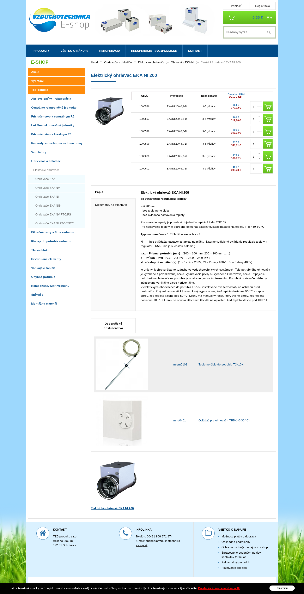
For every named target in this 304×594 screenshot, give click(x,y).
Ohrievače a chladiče (118, 62)
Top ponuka (39, 89)
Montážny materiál (44, 303)
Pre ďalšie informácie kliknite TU (219, 588)
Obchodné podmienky (235, 541)
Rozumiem (282, 587)
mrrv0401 (179, 420)
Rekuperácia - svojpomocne (154, 50)
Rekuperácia (109, 50)
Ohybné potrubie (43, 276)
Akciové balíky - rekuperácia (51, 98)
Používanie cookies (234, 567)
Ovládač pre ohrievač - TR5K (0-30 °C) (224, 420)
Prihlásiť (236, 5)
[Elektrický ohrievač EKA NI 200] (109, 127)
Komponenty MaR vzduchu (50, 285)
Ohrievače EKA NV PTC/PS (53, 214)
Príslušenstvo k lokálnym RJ (51, 134)
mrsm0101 (180, 364)
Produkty (42, 50)
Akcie (35, 72)
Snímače (37, 294)
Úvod (94, 62)
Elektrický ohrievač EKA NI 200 (112, 508)
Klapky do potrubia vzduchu (51, 241)
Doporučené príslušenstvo (113, 326)
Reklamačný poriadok (235, 562)
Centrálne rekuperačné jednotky (54, 107)
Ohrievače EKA (45, 178)
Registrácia (262, 5)
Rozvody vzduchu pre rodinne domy (57, 143)
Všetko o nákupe (74, 50)
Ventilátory (38, 152)
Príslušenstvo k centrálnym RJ (52, 116)
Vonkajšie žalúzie (43, 268)
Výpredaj (37, 80)
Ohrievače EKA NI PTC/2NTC (54, 223)
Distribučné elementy (46, 259)
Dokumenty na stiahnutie (111, 204)
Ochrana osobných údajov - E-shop (244, 547)
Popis (99, 192)
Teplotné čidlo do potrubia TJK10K (221, 364)
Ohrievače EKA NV (47, 187)
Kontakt (195, 50)
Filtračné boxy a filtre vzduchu (52, 232)
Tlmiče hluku (40, 250)
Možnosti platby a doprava (238, 536)
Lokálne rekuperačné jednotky (52, 125)
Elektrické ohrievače (151, 62)
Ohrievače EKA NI (182, 62)
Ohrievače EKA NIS (48, 205)
